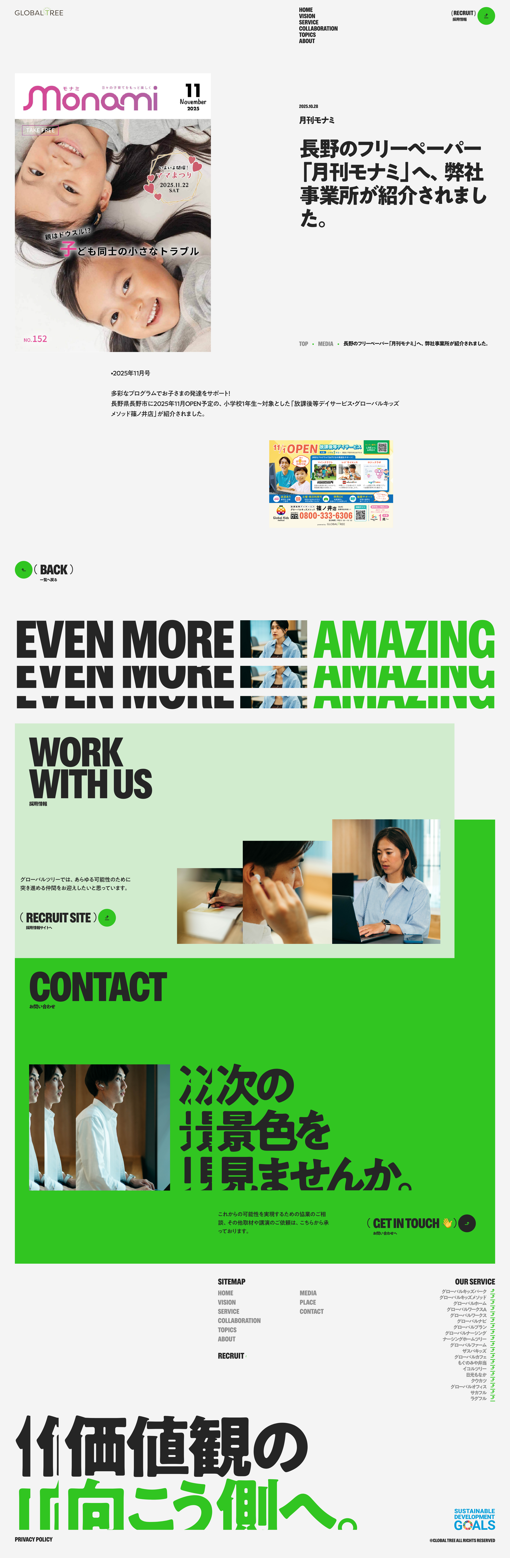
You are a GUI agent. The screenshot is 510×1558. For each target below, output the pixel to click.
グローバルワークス (468, 1315)
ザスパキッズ (474, 1351)
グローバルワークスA (466, 1309)
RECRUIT (231, 1356)
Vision (307, 16)
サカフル (478, 1392)
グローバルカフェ (470, 1357)
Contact (312, 1311)
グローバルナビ (471, 1321)
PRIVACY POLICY (34, 1539)
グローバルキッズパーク (463, 1291)
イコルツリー (474, 1368)
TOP (303, 344)
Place (308, 1302)
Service (308, 22)
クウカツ (478, 1380)
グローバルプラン (469, 1327)
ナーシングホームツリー (464, 1339)
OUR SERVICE (475, 1282)
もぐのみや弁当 (472, 1362)
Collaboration (318, 29)
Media (325, 344)
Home (306, 10)
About (307, 41)
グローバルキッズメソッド (462, 1297)
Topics (307, 35)
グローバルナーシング (465, 1333)
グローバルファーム (468, 1345)
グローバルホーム (469, 1303)
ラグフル (478, 1398)
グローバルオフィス (468, 1386)
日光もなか (476, 1374)
